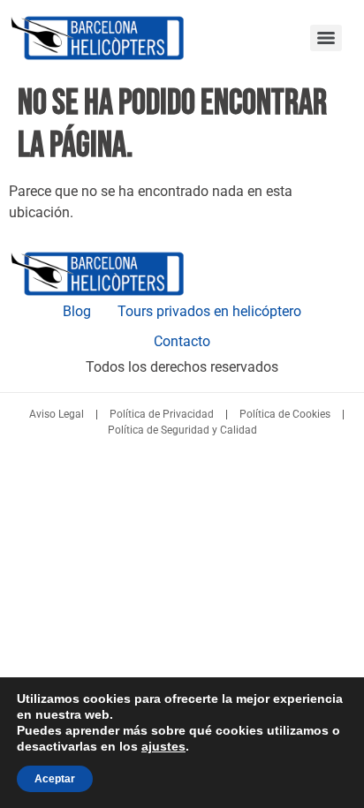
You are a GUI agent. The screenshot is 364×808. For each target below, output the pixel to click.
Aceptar (54, 779)
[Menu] (326, 38)
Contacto (182, 341)
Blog (77, 311)
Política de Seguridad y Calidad (182, 430)
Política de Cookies (284, 414)
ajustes (163, 746)
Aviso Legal (56, 414)
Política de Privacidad (162, 414)
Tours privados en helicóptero (209, 311)
